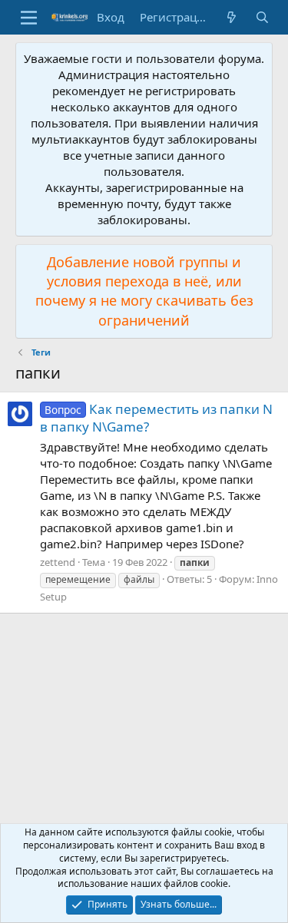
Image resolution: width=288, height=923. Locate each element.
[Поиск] (262, 17)
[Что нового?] (232, 17)
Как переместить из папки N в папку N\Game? (156, 418)
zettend (57, 562)
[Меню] (29, 17)
